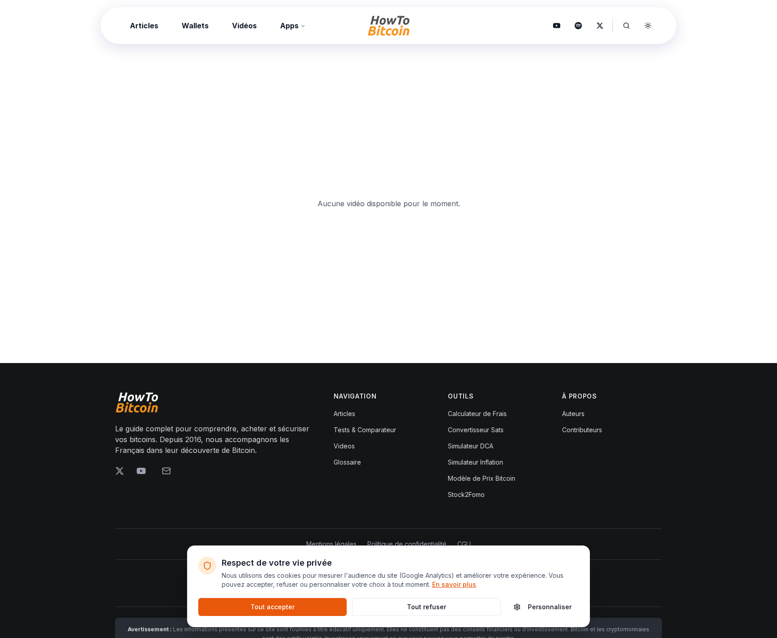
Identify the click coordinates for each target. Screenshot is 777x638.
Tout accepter (272, 607)
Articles (144, 25)
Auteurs (573, 413)
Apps (289, 25)
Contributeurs (582, 430)
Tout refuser (426, 607)
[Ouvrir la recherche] (626, 25)
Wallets (195, 25)
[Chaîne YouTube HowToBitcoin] (557, 25)
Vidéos (244, 25)
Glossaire (347, 462)
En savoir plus (454, 584)
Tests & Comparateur (365, 430)
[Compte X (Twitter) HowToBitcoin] (600, 25)
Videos (344, 446)
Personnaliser (550, 607)
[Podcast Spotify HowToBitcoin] (578, 25)
